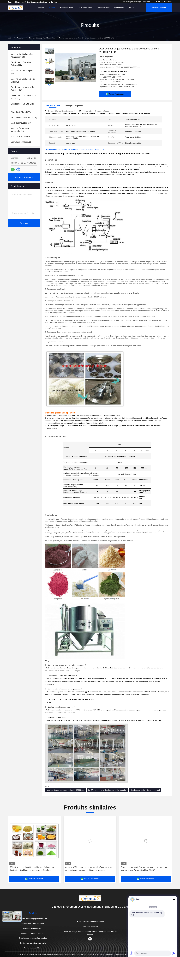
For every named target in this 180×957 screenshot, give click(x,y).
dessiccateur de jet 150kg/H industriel (145, 790)
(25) (23, 97)
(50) (22, 72)
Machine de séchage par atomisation (40, 38)
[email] (18, 169)
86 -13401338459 (165, 2)
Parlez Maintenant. (159, 8)
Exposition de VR (66, 8)
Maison (41, 8)
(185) (22, 55)
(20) (23, 88)
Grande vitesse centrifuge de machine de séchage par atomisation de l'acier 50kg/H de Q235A (141, 868)
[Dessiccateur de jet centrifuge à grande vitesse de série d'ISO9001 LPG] (75, 67)
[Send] (174, 953)
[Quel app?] (12, 169)
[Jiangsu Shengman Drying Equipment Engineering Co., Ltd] (15, 8)
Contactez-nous (103, 8)
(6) (20, 137)
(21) (21, 142)
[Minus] (173, 899)
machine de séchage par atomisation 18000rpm (65, 790)
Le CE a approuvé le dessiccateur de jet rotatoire (107, 790)
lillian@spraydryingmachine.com (138, 2)
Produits (52, 8)
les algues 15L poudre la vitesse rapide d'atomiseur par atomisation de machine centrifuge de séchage (86, 868)
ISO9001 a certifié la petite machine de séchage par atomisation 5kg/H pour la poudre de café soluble (29, 868)
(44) (22, 105)
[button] (49, 84)
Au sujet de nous (85, 8)
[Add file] (131, 953)
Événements (119, 8)
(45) (23, 80)
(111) (21, 63)
